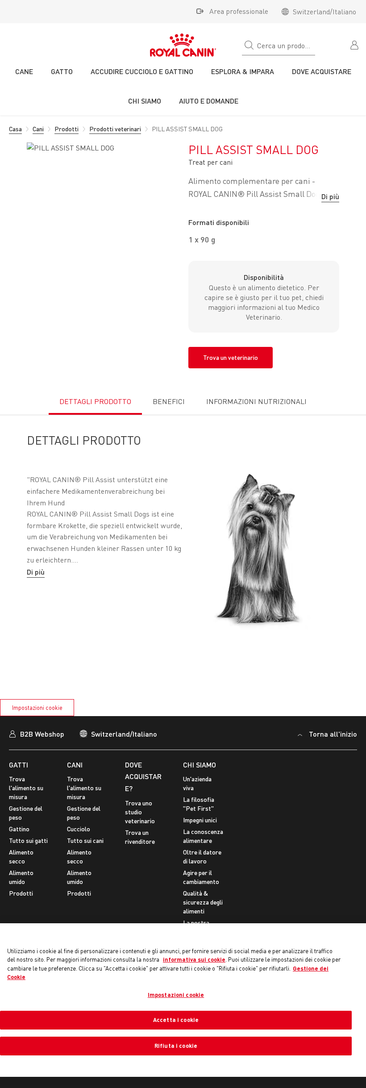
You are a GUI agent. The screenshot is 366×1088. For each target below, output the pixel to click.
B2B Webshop (42, 734)
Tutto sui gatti (28, 840)
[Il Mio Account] (355, 44)
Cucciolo (78, 829)
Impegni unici (200, 820)
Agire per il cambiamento (201, 877)
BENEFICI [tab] (169, 401)
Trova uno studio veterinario (140, 812)
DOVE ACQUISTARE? (143, 776)
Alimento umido (21, 877)
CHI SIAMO (199, 764)
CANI (75, 764)
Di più (330, 196)
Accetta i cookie (176, 1019)
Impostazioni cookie (37, 707)
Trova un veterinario (230, 357)
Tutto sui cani (85, 840)
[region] (183, 1000)
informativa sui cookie (194, 959)
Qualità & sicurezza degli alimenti (203, 902)
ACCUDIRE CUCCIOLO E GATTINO (142, 71)
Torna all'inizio (333, 734)
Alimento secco (21, 856)
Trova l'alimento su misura (26, 787)
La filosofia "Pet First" (198, 804)
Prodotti (21, 893)
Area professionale (238, 11)
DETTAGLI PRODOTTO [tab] (95, 401)
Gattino (19, 829)
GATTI (18, 764)
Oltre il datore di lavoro (202, 856)
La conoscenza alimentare (203, 836)
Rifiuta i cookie (175, 1045)
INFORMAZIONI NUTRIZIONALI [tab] (256, 401)
